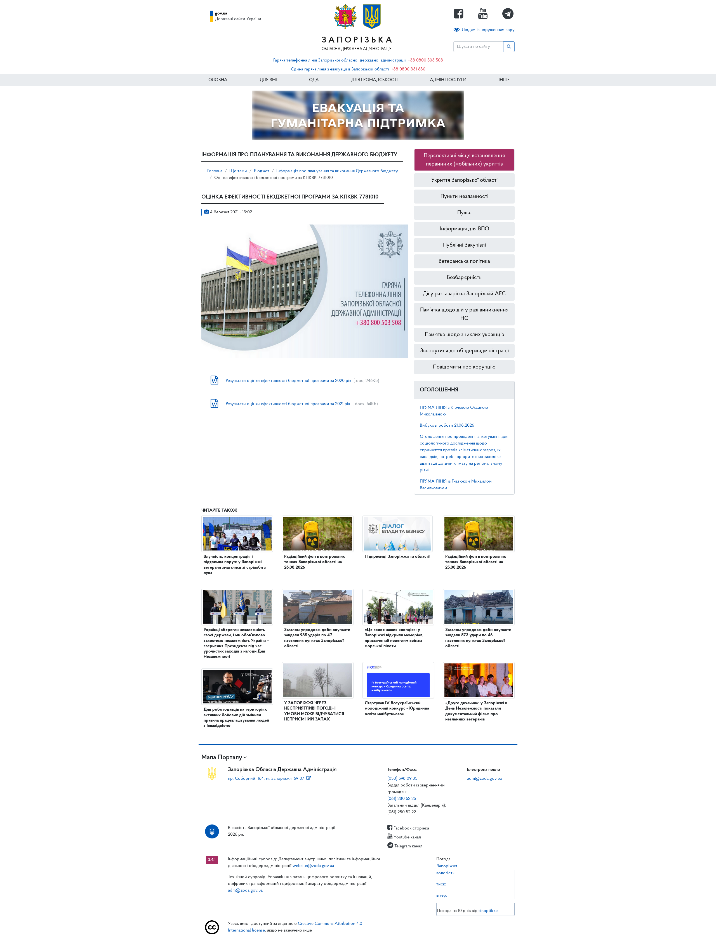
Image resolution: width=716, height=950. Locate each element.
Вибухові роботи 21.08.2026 (447, 425)
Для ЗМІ (268, 80)
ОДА (314, 80)
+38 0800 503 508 (425, 60)
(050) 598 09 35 (402, 778)
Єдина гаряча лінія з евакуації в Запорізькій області (340, 69)
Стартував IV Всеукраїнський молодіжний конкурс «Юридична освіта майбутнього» (397, 708)
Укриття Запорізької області (464, 180)
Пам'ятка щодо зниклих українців (464, 334)
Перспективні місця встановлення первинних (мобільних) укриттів (464, 160)
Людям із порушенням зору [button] (488, 30)
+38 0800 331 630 (408, 69)
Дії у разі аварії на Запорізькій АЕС (464, 294)
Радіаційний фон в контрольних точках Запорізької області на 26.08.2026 (314, 561)
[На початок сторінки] (358, 940)
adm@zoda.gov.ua (484, 778)
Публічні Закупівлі (464, 245)
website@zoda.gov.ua (313, 866)
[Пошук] (509, 46)
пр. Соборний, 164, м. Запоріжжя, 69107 (266, 778)
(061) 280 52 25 (401, 799)
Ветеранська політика (464, 261)
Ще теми (238, 171)
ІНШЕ (504, 80)
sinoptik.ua (488, 911)
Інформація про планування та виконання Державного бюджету (337, 171)
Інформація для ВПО (464, 229)
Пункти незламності (464, 196)
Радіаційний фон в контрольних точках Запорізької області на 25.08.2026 (475, 561)
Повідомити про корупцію (464, 367)
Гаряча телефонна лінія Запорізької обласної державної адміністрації (339, 60)
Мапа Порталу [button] (221, 757)
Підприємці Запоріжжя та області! (397, 556)
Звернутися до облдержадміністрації (464, 351)
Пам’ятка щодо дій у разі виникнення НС (464, 314)
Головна (216, 80)
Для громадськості (374, 80)
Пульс (464, 213)
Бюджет (261, 171)
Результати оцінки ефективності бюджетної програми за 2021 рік (288, 404)
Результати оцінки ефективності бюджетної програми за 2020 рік (288, 381)
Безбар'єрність (464, 277)
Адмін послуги (448, 80)
